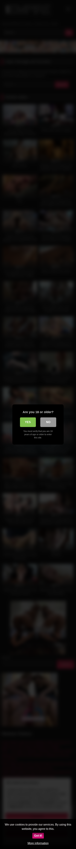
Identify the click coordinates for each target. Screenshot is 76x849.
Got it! (38, 835)
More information (38, 843)
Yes (28, 422)
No (48, 422)
